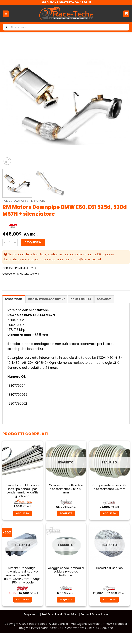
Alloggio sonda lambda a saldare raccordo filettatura (66, 571)
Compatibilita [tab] (81, 299)
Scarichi (20, 201)
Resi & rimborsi (52, 614)
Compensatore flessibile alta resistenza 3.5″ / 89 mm (66, 488)
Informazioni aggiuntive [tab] (46, 299)
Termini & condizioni (94, 614)
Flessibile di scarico (109, 568)
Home (6, 201)
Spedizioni (71, 614)
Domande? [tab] (104, 299)
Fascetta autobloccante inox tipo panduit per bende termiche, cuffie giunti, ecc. (22, 490)
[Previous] (9, 102)
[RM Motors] (12, 226)
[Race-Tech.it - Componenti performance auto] (66, 13)
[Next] (123, 102)
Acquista (32, 242)
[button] (6, 13)
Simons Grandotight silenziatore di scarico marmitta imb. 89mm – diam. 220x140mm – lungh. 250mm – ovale (22, 575)
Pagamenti (31, 614)
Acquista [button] (22, 513)
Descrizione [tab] (13, 299)
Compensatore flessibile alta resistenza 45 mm (109, 487)
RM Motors (37, 201)
